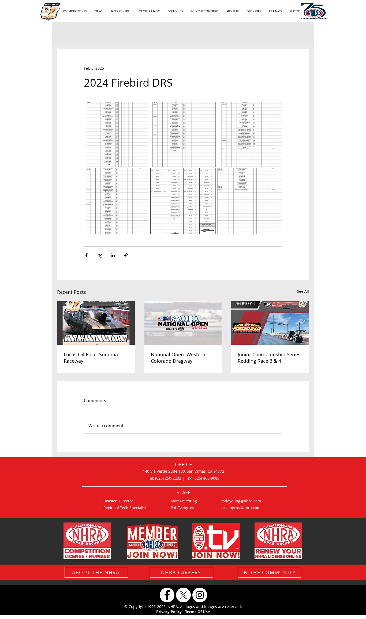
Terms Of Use (197, 611)
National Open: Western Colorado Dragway (178, 357)
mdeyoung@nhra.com (241, 500)
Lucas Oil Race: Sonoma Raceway (91, 357)
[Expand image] (116, 134)
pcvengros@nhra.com (240, 507)
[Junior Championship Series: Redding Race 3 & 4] (270, 323)
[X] (183, 595)
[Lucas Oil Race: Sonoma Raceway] (96, 323)
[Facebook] (167, 595)
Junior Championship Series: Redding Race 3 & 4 (270, 357)
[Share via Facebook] (86, 255)
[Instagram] (199, 595)
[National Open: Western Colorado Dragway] (183, 323)
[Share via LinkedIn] (112, 255)
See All (303, 291)
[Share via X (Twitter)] (99, 255)
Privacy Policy (169, 611)
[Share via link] (125, 255)
